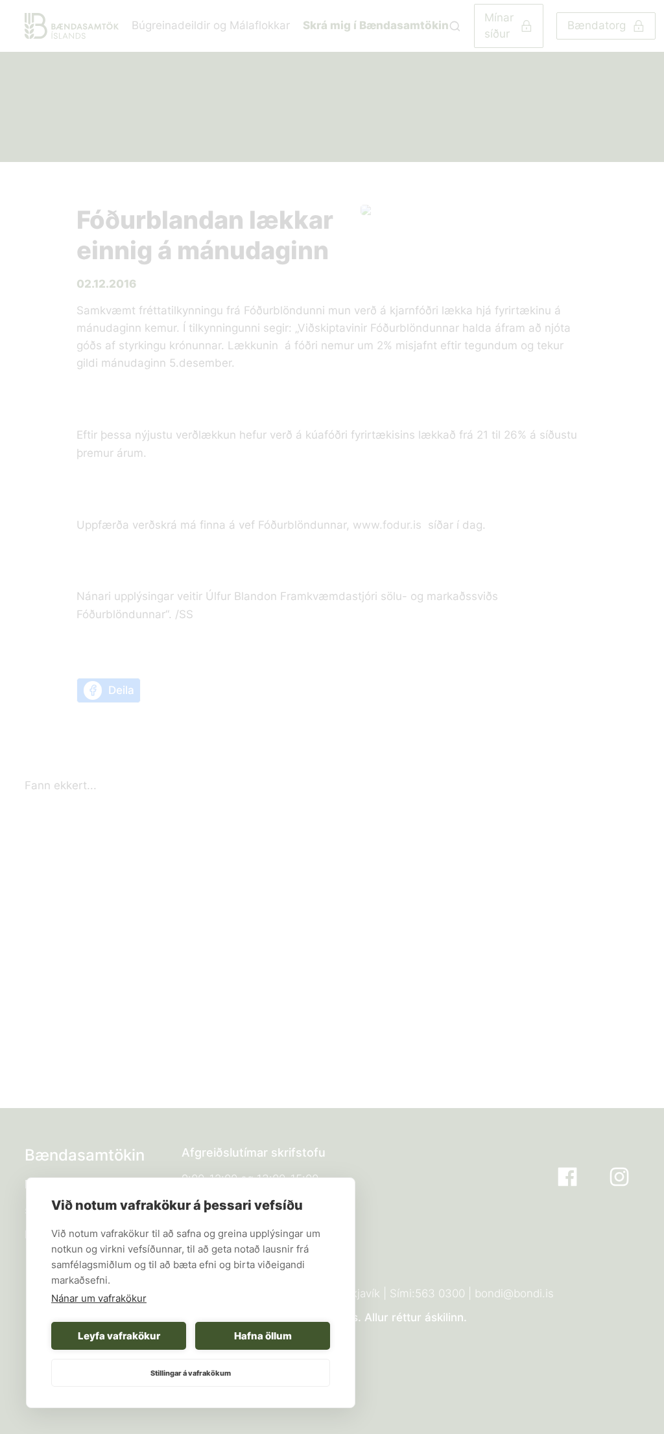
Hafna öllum (263, 1336)
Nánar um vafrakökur (99, 1298)
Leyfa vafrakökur (119, 1336)
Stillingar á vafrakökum (190, 1373)
